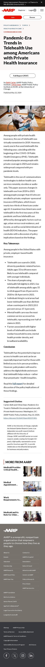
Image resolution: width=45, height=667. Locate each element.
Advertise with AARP (29, 570)
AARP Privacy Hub (18, 628)
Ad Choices (32, 645)
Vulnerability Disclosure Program (14, 645)
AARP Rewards (8, 570)
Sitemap (6, 628)
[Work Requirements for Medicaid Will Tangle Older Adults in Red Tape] (32, 501)
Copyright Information (11, 640)
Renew (32, 17)
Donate (6, 557)
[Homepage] (8, 10)
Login (31, 10)
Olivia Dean (16, 84)
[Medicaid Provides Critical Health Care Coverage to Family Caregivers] (32, 471)
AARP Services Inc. (28, 588)
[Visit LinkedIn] (31, 656)
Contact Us (26, 553)
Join (12, 17)
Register (21, 10)
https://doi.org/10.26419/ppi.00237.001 (20, 418)
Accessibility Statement (26, 632)
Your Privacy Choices (10, 649)
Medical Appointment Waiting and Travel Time (12, 483)
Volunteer (7, 561)
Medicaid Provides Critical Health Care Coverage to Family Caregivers (12, 468)
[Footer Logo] (22, 530)
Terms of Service (9, 632)
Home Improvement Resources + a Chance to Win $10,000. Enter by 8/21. (21, 3)
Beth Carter (11, 82)
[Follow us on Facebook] (7, 656)
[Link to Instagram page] (23, 656)
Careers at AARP (28, 575)
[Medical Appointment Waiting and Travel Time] (32, 486)
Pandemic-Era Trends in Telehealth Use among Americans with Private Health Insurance (22, 50)
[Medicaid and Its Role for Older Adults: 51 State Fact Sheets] (32, 516)
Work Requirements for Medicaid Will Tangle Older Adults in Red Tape (12, 498)
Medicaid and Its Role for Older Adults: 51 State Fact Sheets (11, 513)
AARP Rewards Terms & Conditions (15, 636)
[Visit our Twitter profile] (15, 656)
